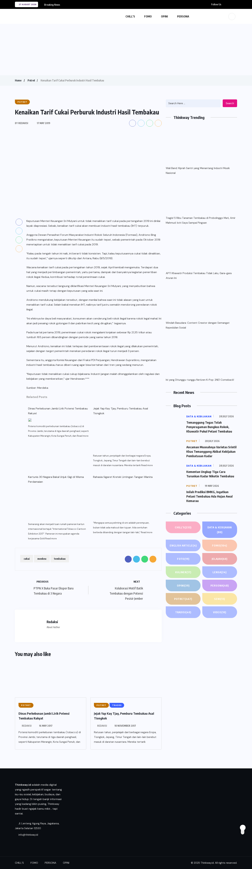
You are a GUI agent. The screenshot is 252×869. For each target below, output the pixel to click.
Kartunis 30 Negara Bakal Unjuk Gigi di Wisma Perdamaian (56, 479)
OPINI (164, 16)
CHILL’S (130, 16)
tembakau (59, 558)
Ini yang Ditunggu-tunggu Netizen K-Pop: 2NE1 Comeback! (200, 380)
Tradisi (183, 612)
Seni (219, 598)
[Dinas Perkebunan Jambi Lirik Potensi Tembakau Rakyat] (30, 419)
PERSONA (183, 16)
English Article (183, 545)
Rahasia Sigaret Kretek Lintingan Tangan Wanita (123, 477)
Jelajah (219, 558)
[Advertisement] (126, 50)
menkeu (41, 558)
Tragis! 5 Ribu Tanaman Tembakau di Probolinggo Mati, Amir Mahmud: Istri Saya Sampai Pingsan (200, 220)
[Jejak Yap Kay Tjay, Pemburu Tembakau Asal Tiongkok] (123, 434)
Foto (183, 558)
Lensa (220, 572)
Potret (31, 80)
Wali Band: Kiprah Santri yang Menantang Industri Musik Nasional (198, 170)
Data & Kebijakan (219, 530)
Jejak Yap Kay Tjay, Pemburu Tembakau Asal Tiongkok (120, 411)
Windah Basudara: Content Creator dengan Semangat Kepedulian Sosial (198, 325)
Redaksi (27, 725)
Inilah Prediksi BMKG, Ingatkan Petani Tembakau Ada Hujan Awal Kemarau (209, 496)
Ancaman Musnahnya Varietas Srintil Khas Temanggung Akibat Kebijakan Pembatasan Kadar (211, 451)
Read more (82, 435)
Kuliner (183, 572)
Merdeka (42, 388)
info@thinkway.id (28, 834)
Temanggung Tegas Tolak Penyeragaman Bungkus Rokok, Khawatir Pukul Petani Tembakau (209, 426)
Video (219, 612)
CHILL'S (183, 527)
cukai (27, 558)
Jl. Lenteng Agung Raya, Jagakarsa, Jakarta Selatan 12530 (37, 826)
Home (18, 80)
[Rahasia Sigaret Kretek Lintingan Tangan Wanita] (123, 501)
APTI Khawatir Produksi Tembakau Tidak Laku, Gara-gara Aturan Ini (199, 276)
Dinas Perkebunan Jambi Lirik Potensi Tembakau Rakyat (58, 411)
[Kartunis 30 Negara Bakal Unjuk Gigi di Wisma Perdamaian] (58, 503)
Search (230, 103)
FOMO (148, 16)
